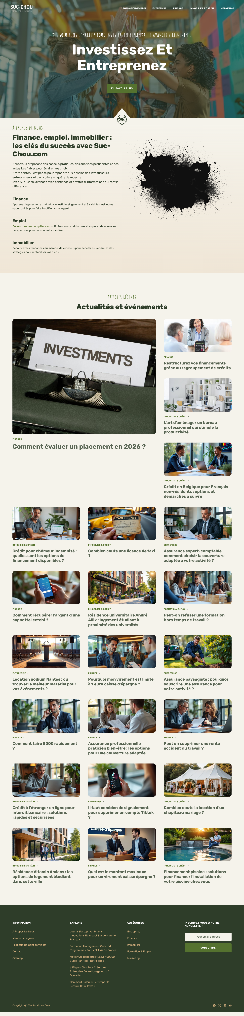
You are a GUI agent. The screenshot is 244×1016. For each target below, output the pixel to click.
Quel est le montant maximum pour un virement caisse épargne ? (121, 874)
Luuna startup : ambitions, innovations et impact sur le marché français (93, 935)
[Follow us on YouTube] (230, 1005)
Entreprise (159, 8)
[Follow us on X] (219, 1005)
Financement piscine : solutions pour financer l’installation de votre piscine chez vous (195, 876)
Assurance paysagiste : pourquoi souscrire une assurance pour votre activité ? (196, 684)
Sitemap (17, 958)
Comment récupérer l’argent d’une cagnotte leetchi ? (46, 617)
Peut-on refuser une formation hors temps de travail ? (194, 617)
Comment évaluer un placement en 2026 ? (79, 446)
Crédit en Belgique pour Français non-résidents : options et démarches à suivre (196, 491)
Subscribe (208, 947)
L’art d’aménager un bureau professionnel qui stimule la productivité (191, 427)
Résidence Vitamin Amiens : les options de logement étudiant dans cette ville (42, 876)
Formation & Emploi (139, 951)
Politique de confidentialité (29, 944)
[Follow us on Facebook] (214, 1005)
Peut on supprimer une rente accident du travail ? (192, 746)
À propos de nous (23, 931)
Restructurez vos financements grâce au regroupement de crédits (197, 365)
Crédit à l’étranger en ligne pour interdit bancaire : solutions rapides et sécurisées (43, 812)
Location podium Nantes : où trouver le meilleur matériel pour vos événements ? (44, 684)
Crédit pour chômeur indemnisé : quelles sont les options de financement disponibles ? (44, 556)
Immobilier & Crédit (202, 8)
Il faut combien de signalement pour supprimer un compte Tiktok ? (121, 812)
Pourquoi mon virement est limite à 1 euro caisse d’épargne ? (121, 681)
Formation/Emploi (134, 8)
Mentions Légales (23, 938)
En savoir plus (122, 88)
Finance (178, 8)
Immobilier (133, 944)
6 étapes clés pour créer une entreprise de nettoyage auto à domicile (90, 971)
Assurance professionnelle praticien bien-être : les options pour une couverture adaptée (119, 748)
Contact (17, 951)
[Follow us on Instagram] (225, 1005)
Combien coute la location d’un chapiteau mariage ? (194, 810)
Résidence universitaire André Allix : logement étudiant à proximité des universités (117, 620)
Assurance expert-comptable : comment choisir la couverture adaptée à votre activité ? (194, 556)
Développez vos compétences (31, 226)
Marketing (227, 8)
